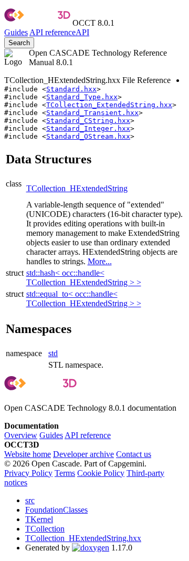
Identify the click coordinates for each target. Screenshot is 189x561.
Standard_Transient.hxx (92, 113)
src (30, 500)
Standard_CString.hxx (88, 120)
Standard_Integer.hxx (88, 128)
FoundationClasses (56, 509)
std (53, 353)
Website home (27, 454)
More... (100, 261)
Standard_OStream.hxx (88, 136)
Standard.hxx (71, 89)
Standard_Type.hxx (82, 97)
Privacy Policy (28, 473)
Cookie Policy (100, 473)
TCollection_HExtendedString (77, 188)
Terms (65, 473)
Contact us (133, 454)
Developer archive (83, 454)
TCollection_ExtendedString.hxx (109, 105)
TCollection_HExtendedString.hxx (83, 538)
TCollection (45, 528)
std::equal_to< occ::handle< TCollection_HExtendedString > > (83, 298)
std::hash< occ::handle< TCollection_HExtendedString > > (83, 277)
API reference (88, 435)
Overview (20, 435)
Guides (16, 32)
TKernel (39, 519)
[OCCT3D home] (37, 22)
